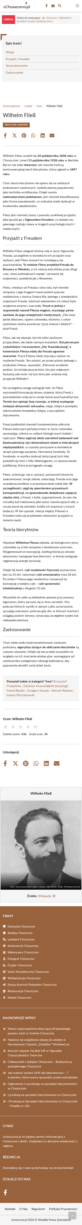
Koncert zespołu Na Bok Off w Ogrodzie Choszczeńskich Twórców (35, 1053)
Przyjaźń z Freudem (18, 59)
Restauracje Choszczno (23, 991)
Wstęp (10, 52)
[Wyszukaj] (59, 6)
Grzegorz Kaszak (38, 690)
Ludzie (28, 106)
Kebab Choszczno (19, 997)
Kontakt (68, 1167)
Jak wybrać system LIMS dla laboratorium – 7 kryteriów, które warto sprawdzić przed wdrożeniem (43, 1075)
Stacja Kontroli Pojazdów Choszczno (32, 984)
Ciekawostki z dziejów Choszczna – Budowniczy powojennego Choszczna (40, 1064)
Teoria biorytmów (17, 65)
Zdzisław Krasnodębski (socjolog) (45, 686)
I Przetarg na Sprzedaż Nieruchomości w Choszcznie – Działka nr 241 (42, 1104)
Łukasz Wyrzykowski (21, 695)
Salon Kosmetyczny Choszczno (28, 971)
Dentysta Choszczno (21, 926)
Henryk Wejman (62, 690)
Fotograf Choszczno (21, 958)
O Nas (23, 1209)
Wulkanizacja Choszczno (24, 978)
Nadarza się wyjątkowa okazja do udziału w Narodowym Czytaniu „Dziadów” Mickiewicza (38, 1042)
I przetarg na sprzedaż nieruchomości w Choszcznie (42, 1094)
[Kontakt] (52, 6)
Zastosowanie (14, 72)
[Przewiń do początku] (72, 1215)
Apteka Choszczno (20, 933)
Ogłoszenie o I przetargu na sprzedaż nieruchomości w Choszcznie (42, 1086)
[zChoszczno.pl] (16, 5)
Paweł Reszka (16, 690)
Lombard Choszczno (21, 939)
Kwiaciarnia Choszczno (23, 945)
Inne (39, 106)
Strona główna (11, 106)
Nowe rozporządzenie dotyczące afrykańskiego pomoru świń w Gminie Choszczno (39, 1031)
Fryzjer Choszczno (20, 965)
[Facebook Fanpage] (46, 6)
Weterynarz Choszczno (23, 952)
